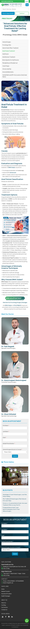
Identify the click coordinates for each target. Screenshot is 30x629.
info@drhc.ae (9, 583)
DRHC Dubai (11, 167)
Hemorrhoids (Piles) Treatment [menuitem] (10, 48)
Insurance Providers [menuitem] (6, 593)
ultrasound (13, 172)
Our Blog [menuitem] (3, 605)
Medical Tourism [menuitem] (5, 591)
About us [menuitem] (3, 603)
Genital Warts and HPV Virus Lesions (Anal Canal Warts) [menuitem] (14, 76)
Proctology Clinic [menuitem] (6, 45)
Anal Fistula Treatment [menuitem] (8, 51)
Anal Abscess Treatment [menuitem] (8, 57)
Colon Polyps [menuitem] (5, 66)
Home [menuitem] (2, 589)
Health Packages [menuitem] (5, 596)
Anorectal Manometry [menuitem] (8, 72)
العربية (26, 1)
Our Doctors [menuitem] (4, 607)
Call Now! (22, 13)
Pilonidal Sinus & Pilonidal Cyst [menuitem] (10, 63)
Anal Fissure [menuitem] (5, 54)
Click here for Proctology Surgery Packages (15, 302)
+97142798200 (17, 305)
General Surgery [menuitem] (6, 42)
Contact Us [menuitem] (4, 609)
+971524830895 (19, 581)
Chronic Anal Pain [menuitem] (6, 69)
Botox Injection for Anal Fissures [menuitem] (10, 60)
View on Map (6, 568)
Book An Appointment (8, 13)
